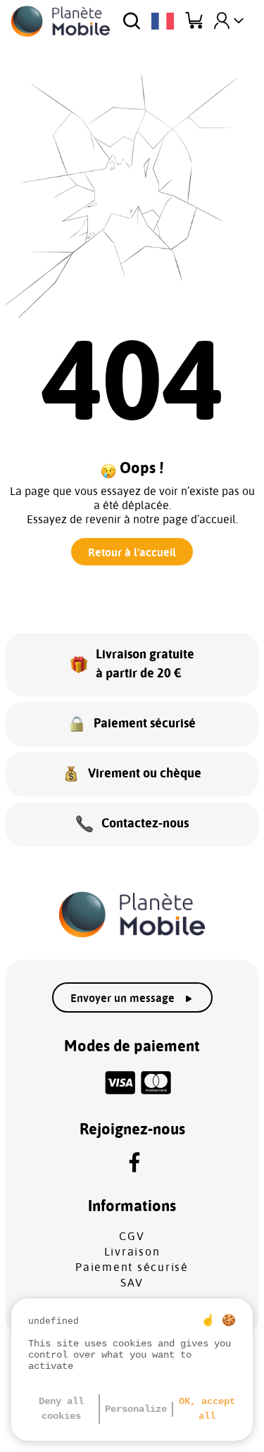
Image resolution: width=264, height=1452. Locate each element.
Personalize (136, 1409)
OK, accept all (207, 1409)
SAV (132, 1283)
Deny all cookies (61, 1409)
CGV (131, 1236)
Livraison (132, 1252)
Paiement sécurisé (132, 1267)
